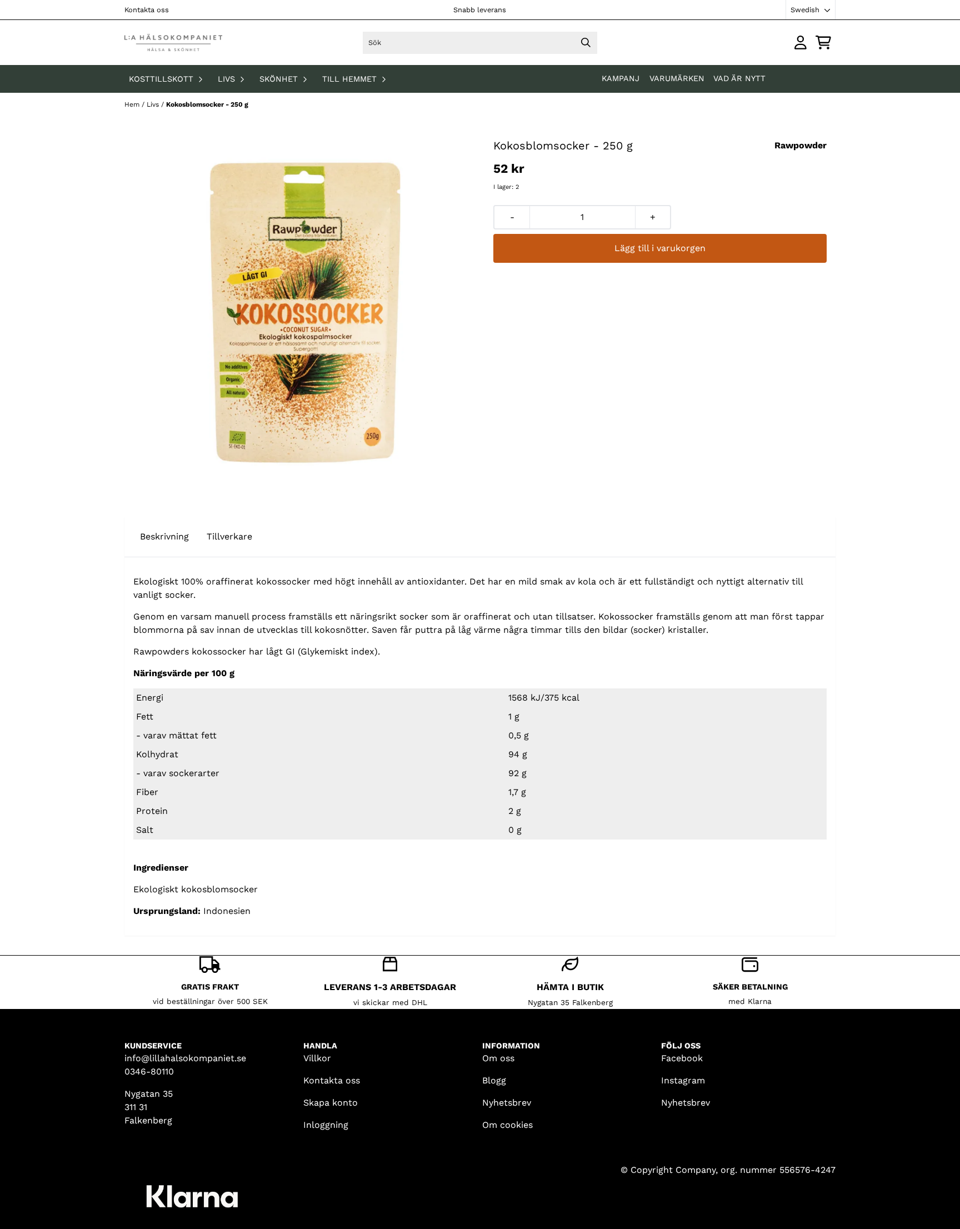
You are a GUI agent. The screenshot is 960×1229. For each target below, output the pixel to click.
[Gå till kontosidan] (800, 42)
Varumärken (676, 78)
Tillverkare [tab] (229, 536)
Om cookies (507, 1125)
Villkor (317, 1058)
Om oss (498, 1058)
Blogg (494, 1080)
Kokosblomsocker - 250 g (207, 104)
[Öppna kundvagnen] (823, 42)
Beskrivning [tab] (164, 536)
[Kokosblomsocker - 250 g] (300, 313)
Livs (154, 104)
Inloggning (325, 1125)
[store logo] (173, 42)
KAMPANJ (622, 78)
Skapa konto (330, 1102)
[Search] (586, 43)
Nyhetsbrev (506, 1102)
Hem (133, 104)
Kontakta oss (146, 10)
